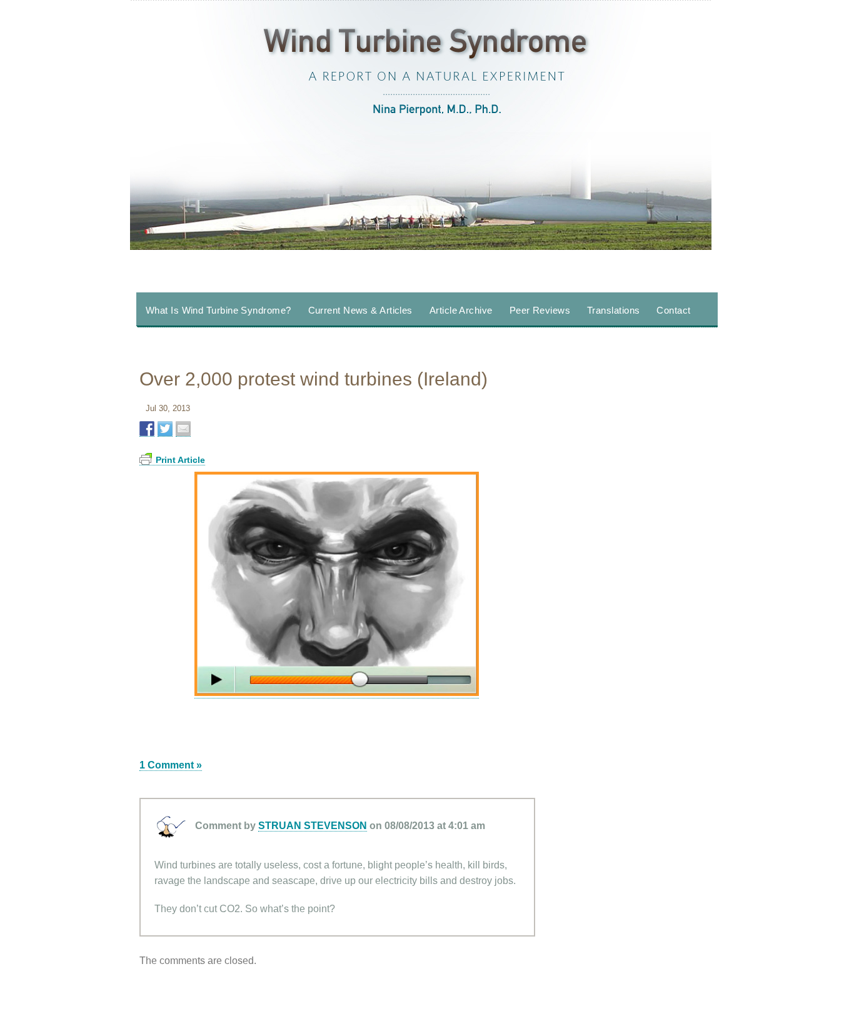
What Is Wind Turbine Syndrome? (218, 310)
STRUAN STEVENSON (312, 825)
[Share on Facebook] (146, 429)
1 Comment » (170, 765)
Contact (673, 310)
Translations (613, 310)
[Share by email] (183, 429)
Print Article (180, 460)
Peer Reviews (540, 310)
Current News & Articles (360, 310)
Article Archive (461, 310)
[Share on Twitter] (165, 429)
